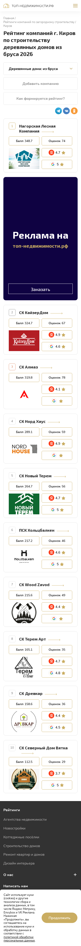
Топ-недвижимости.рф (28, 6)
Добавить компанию (40, 83)
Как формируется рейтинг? (40, 98)
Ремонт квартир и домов (24, 854)
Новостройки (14, 828)
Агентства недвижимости (25, 819)
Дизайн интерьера (19, 863)
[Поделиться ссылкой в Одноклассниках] (74, 110)
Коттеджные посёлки (21, 837)
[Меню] (75, 5)
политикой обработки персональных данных (19, 938)
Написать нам (15, 886)
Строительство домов (21, 845)
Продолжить (59, 918)
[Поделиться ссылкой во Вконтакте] (66, 110)
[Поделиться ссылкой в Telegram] (58, 110)
